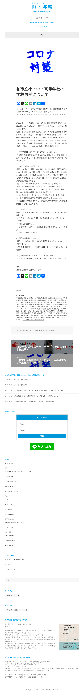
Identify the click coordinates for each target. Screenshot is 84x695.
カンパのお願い (10, 546)
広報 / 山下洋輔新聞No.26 (22, 379)
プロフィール (42, 26)
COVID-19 (50, 330)
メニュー (42, 35)
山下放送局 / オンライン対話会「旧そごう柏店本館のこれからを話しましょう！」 (40, 390)
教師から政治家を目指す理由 (42, 22)
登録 (42, 436)
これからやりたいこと (12, 476)
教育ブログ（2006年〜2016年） (15, 560)
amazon (7, 626)
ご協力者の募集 (10, 541)
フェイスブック (10, 570)
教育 (42, 330)
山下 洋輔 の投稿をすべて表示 (32, 320)
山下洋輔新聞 (9, 515)
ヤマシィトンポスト (11, 504)
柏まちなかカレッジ (11, 491)
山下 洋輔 (35, 330)
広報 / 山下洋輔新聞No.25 (22, 385)
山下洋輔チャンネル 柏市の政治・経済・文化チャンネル (23, 677)
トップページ (9, 463)
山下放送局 (8, 509)
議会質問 (9, 486)
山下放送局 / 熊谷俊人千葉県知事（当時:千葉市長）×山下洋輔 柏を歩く (36, 396)
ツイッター (8, 565)
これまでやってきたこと (13, 481)
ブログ (7, 499)
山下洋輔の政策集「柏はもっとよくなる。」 (19, 471)
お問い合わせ (9, 535)
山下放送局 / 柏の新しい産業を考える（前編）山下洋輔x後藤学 (34, 402)
